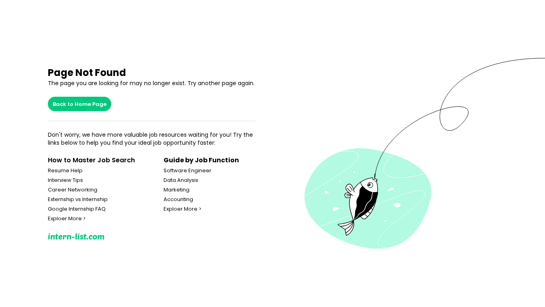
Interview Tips (65, 180)
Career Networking (72, 190)
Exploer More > (67, 218)
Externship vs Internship (78, 199)
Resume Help (65, 170)
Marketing (177, 190)
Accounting (178, 199)
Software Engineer (187, 170)
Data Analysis (181, 180)
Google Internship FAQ (77, 209)
